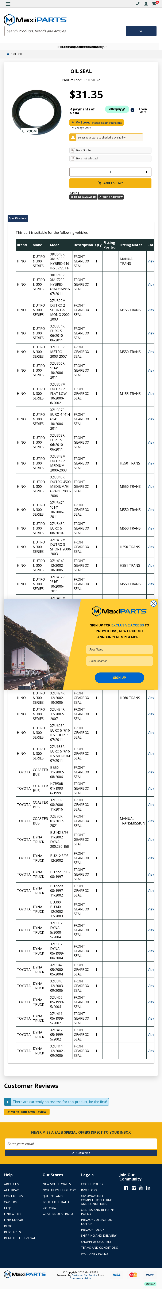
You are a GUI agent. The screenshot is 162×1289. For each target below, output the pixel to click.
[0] (154, 4)
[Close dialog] (154, 603)
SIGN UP (119, 677)
